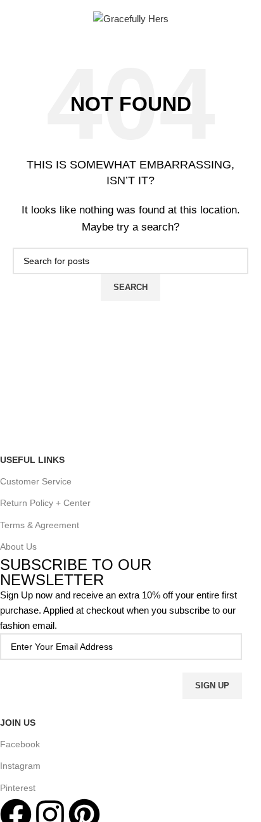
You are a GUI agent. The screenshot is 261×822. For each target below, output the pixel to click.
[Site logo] (131, 18)
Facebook (20, 744)
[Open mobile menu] (17, 19)
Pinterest (17, 788)
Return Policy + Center (45, 503)
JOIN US (17, 723)
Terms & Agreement (39, 525)
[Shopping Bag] (248, 19)
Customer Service (36, 481)
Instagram (20, 766)
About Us (18, 546)
